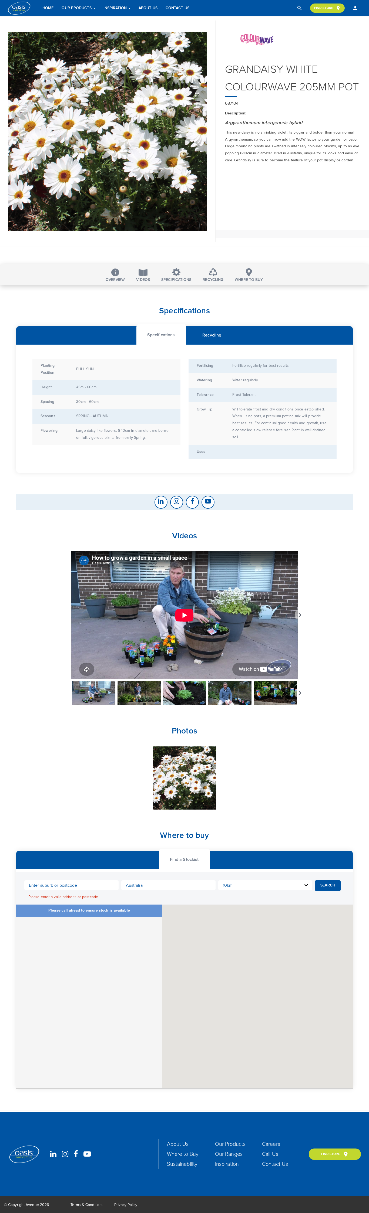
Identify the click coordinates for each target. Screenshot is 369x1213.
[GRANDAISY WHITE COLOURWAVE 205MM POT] (107, 131)
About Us (148, 8)
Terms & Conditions (87, 1205)
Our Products (77, 8)
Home (47, 8)
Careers (271, 1144)
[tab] (161, 334)
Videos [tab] (143, 280)
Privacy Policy (125, 1205)
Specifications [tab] (176, 280)
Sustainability (182, 1164)
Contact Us (177, 8)
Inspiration (115, 8)
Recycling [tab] (213, 280)
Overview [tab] (115, 280)
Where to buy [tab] (249, 280)
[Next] (299, 615)
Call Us (270, 1154)
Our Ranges (229, 1154)
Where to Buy (183, 1154)
